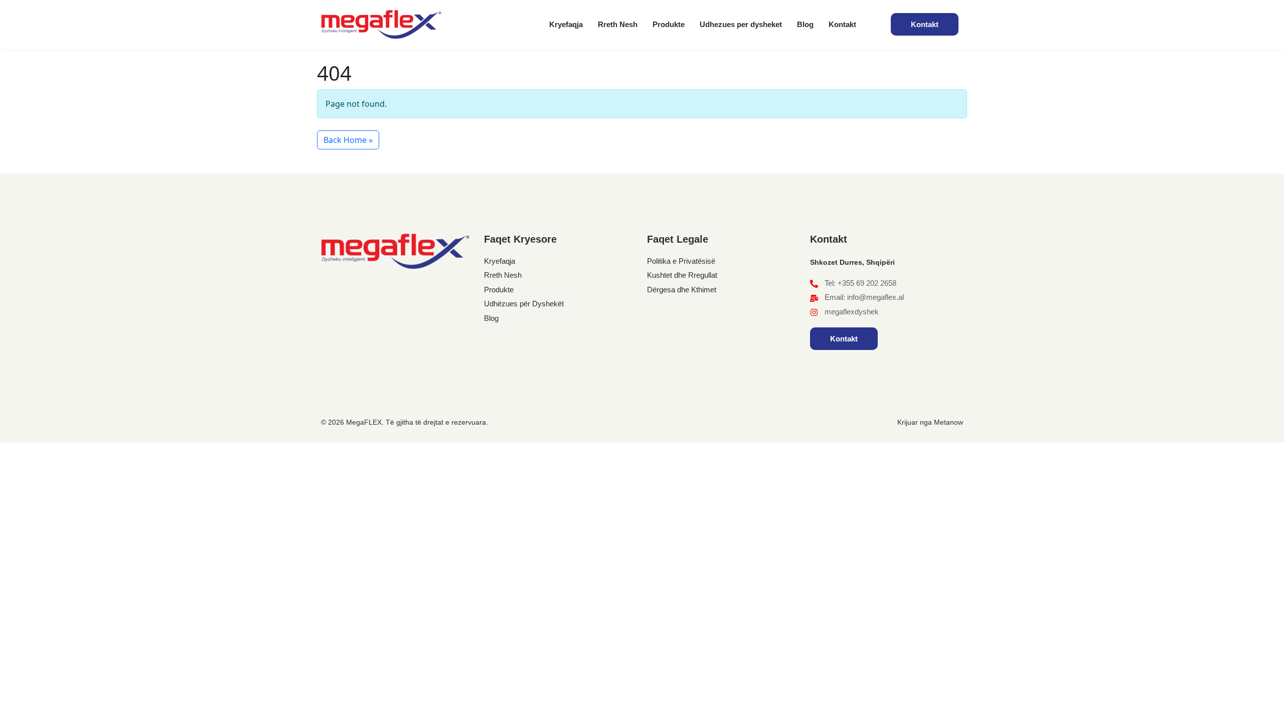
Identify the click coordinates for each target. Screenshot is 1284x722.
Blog (805, 24)
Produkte (669, 24)
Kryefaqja (566, 24)
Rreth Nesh (617, 24)
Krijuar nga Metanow (930, 422)
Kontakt (842, 24)
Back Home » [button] (348, 139)
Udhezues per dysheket (741, 24)
